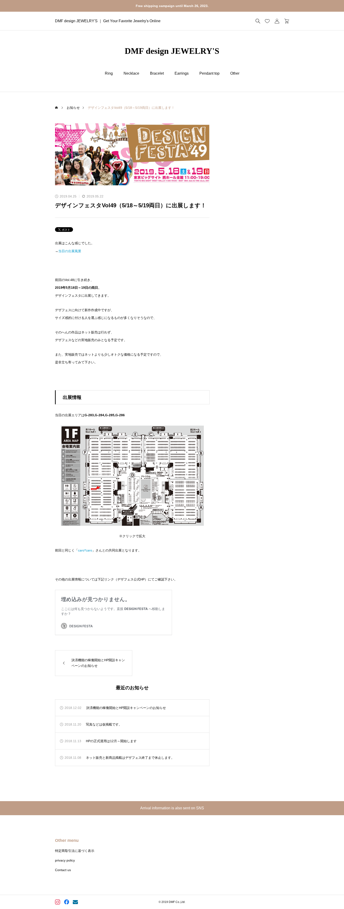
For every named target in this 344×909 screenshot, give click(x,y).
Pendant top (209, 73)
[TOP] (329, 894)
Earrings (182, 73)
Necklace (131, 73)
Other (234, 73)
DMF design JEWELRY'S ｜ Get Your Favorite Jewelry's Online (108, 21)
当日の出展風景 (69, 251)
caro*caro (85, 550)
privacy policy (65, 860)
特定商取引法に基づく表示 (74, 851)
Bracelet (157, 73)
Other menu (67, 840)
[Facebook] (67, 902)
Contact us (63, 870)
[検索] (258, 21)
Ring (109, 73)
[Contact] (76, 902)
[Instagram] (58, 902)
